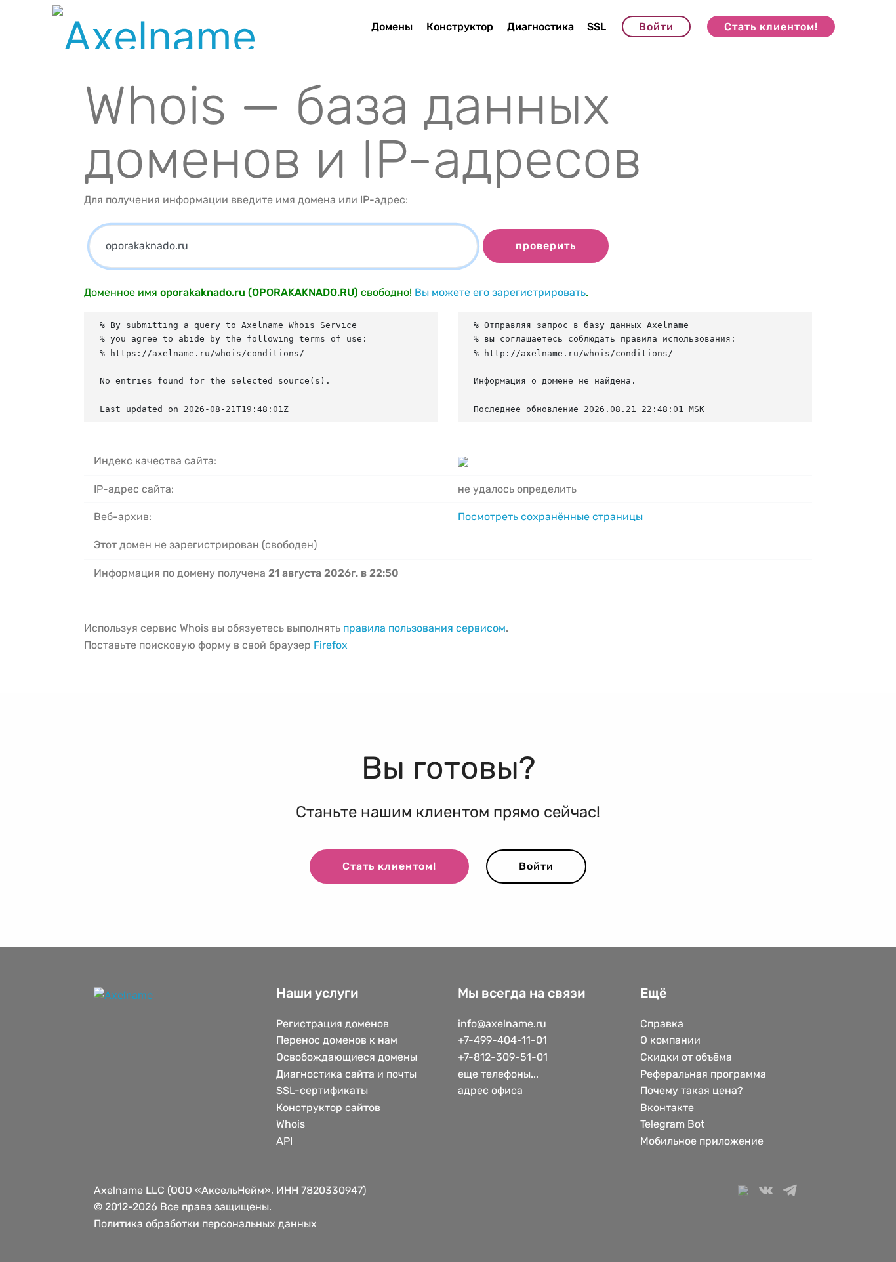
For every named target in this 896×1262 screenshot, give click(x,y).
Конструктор (459, 26)
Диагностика (540, 26)
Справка (661, 1023)
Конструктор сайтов (328, 1107)
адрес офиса (490, 1090)
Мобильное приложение (702, 1141)
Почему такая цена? (691, 1090)
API (284, 1141)
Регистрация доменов (332, 1023)
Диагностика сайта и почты (346, 1074)
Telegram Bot (672, 1124)
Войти (656, 26)
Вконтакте (667, 1107)
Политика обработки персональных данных (205, 1223)
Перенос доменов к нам (336, 1040)
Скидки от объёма (686, 1057)
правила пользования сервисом (424, 628)
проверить (546, 245)
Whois (290, 1124)
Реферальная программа (703, 1074)
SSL (596, 26)
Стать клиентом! (771, 26)
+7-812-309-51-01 (503, 1057)
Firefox (331, 645)
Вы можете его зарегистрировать (500, 292)
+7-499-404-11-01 (502, 1040)
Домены (392, 26)
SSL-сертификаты (323, 1090)
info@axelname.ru (502, 1023)
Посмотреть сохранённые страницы (550, 516)
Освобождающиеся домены (346, 1057)
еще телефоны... (498, 1074)
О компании (670, 1040)
